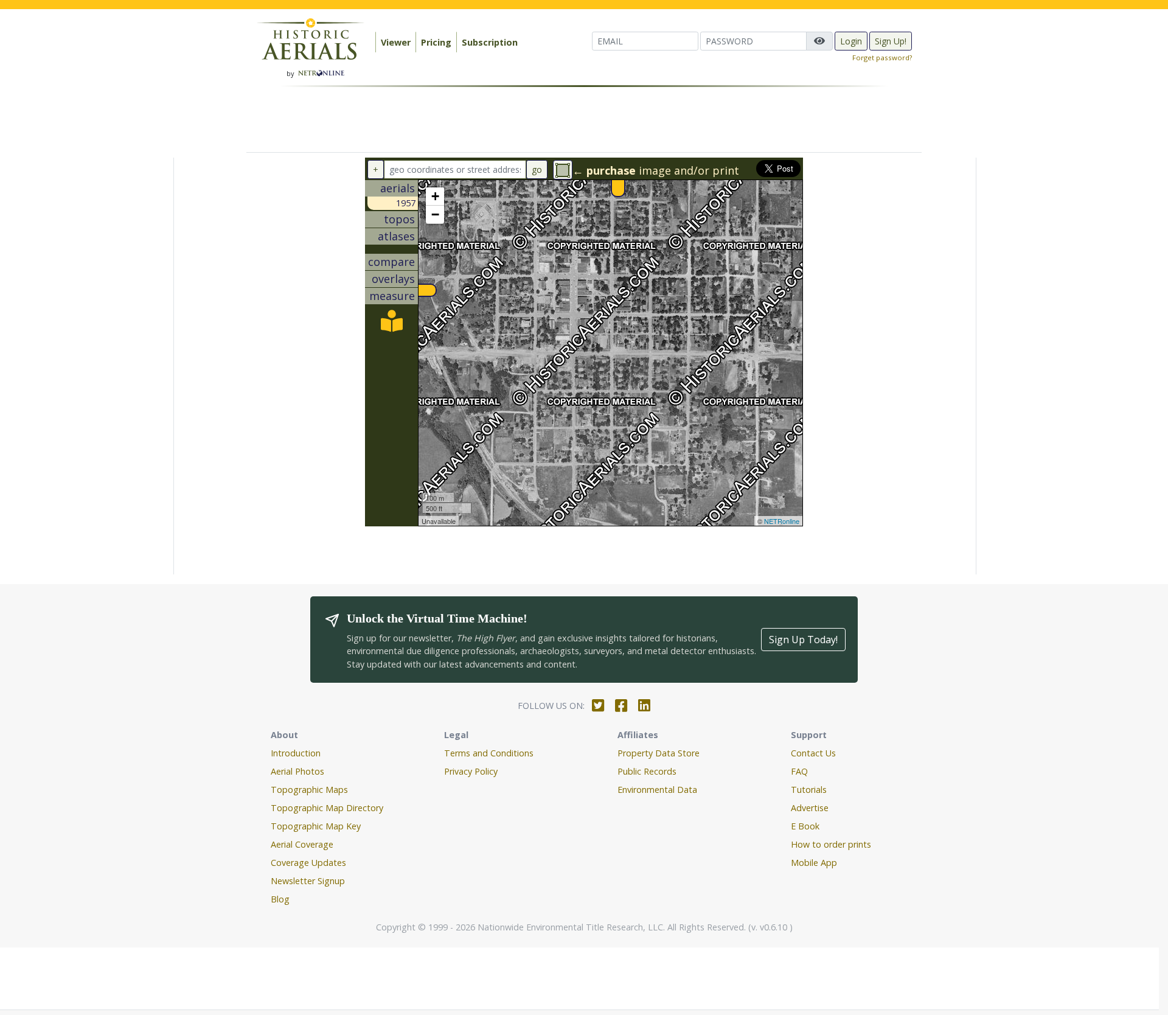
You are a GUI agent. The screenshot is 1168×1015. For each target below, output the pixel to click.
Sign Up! (890, 41)
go (537, 169)
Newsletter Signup (308, 881)
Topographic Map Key (316, 826)
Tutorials (809, 789)
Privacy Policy (471, 771)
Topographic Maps (309, 789)
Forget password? (882, 57)
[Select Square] (562, 170)
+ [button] (435, 196)
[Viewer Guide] (391, 325)
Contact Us (813, 753)
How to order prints (831, 844)
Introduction (296, 753)
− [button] (435, 214)
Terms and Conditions (489, 753)
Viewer (396, 42)
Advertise (810, 808)
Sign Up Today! (803, 639)
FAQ (799, 771)
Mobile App (814, 862)
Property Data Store (658, 753)
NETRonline (781, 521)
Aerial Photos (297, 771)
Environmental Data (657, 789)
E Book (805, 826)
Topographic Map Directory (327, 808)
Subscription (490, 42)
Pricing (436, 42)
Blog (280, 899)
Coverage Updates (308, 862)
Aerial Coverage (302, 844)
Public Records (646, 771)
